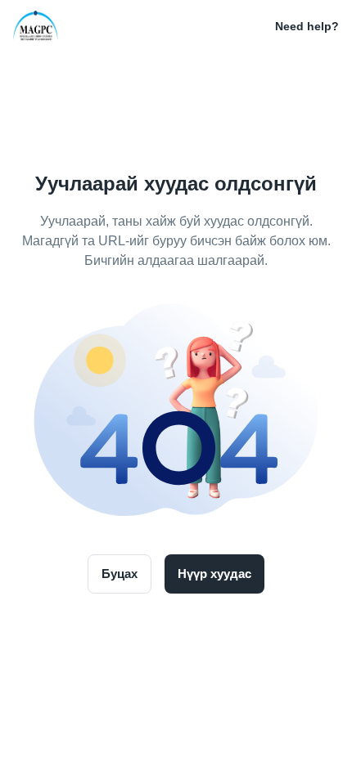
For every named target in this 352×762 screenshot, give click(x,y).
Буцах (120, 573)
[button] (252, 26)
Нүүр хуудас (214, 573)
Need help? (307, 26)
